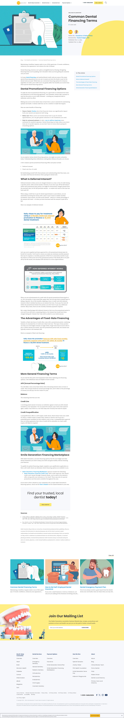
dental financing (31, 77)
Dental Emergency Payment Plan (93, 587)
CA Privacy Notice (53, 693)
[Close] (122, 715)
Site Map (33, 694)
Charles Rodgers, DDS (83, 37)
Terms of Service (20, 693)
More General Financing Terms (84, 85)
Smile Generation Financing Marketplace (34, 471)
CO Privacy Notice (72, 693)
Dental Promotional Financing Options (85, 76)
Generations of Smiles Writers (84, 35)
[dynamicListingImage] (27, 571)
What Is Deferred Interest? (82, 79)
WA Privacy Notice (62, 693)
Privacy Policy (44, 693)
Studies (34, 111)
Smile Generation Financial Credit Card (36, 473)
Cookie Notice (20, 694)
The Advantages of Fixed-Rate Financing (86, 82)
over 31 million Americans (53, 120)
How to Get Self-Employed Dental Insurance (58, 588)
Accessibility (27, 694)
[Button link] (105, 3)
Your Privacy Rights (21, 697)
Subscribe (85, 627)
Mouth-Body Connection (34, 2)
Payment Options (66, 2)
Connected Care (56, 2)
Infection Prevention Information (32, 693)
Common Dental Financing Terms (23, 587)
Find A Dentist (44, 484)
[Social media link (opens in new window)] (96, 695)
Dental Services (45, 2)
